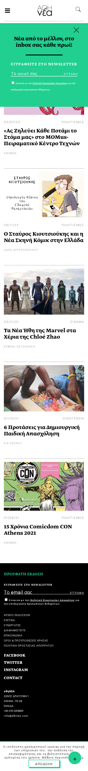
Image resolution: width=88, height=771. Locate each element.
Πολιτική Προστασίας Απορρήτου (52, 600)
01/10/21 (11, 418)
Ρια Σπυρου (13, 443)
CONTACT (13, 678)
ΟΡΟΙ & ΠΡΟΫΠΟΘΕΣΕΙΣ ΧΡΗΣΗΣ (26, 640)
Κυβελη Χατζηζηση (19, 346)
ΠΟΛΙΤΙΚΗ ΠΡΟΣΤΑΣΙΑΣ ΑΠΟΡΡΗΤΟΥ (29, 645)
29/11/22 (11, 224)
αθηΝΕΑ (10, 153)
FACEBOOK (14, 655)
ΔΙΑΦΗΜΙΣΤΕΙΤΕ (15, 630)
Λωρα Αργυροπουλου (21, 250)
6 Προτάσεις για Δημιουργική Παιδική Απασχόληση (42, 430)
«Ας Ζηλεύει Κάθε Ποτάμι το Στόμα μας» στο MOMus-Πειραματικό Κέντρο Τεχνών (42, 137)
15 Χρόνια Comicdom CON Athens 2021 (38, 530)
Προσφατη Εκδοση (23, 574)
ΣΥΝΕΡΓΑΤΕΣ (12, 625)
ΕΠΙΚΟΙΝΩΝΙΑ (13, 635)
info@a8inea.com (16, 715)
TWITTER (13, 662)
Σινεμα (77, 321)
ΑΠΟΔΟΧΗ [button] (44, 763)
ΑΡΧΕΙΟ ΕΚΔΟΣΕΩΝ (17, 615)
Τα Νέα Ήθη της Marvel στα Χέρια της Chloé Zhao (40, 333)
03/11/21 (11, 321)
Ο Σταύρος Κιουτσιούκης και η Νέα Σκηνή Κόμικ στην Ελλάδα (44, 237)
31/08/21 (11, 517)
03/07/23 (12, 121)
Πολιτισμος (73, 121)
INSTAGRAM (16, 670)
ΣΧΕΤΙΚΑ (9, 620)
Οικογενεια (73, 418)
